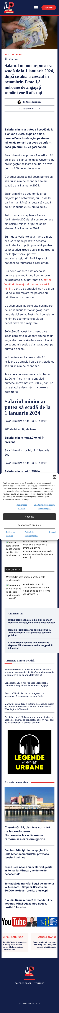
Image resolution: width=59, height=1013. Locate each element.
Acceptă (29, 516)
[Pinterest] (12, 117)
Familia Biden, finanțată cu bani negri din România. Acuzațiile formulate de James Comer (14, 945)
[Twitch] (29, 1008)
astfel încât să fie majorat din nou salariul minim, (28, 284)
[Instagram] (15, 1008)
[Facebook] (8, 1008)
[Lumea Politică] (29, 971)
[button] (54, 477)
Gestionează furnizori (21, 506)
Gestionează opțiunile (29, 525)
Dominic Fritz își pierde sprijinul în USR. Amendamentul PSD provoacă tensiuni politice (29, 632)
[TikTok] (22, 1008)
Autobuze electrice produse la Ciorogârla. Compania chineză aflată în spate (44, 944)
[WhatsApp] (19, 117)
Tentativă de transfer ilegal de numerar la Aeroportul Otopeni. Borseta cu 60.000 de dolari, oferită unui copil (29, 887)
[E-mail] (40, 117)
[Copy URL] (54, 117)
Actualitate (13, 55)
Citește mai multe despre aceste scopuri (44, 506)
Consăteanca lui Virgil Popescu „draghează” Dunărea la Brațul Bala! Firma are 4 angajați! (27, 684)
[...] (29, 557)
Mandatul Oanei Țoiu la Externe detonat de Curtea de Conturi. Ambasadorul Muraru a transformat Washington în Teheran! (29, 707)
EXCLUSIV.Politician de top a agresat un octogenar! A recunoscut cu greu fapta (24, 694)
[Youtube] (51, 1008)
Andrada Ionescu (33, 102)
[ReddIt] (33, 117)
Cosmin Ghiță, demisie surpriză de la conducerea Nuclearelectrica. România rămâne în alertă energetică (27, 833)
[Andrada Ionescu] (20, 102)
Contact (52, 532)
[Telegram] (47, 117)
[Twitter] (5, 117)
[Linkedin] (26, 117)
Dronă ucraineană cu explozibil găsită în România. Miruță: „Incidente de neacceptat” (32, 621)
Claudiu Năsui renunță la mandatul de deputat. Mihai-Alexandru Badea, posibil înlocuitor (30, 645)
